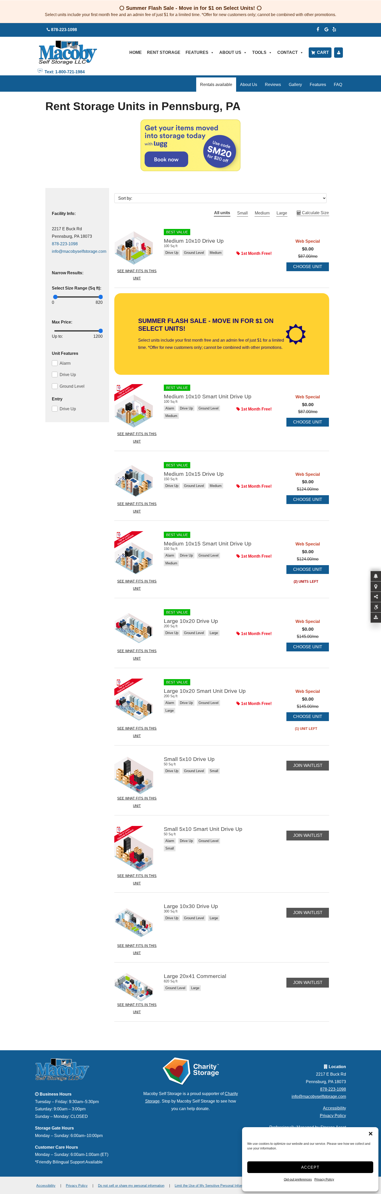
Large (282, 213)
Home (135, 52)
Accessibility (334, 1108)
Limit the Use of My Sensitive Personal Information (213, 1186)
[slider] (55, 297)
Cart (323, 52)
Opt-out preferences (298, 1179)
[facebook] (318, 29)
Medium (262, 213)
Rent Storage (163, 52)
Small (242, 213)
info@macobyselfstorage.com (79, 251)
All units (222, 213)
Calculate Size (315, 213)
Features (197, 52)
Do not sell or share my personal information (131, 1186)
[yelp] (334, 29)
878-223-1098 (65, 244)
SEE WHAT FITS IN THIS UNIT (137, 274)
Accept (310, 1167)
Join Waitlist (307, 765)
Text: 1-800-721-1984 (64, 71)
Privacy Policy (324, 1179)
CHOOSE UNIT (307, 266)
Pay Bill (338, 52)
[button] (370, 1133)
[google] (326, 29)
